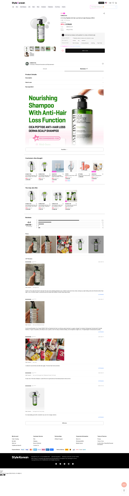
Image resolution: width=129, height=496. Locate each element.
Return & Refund (37, 443)
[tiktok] (60, 463)
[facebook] (64, 463)
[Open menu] (13, 7)
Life (29, 6)
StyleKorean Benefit (16, 445)
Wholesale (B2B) (80, 441)
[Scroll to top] (124, 491)
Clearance (50, 6)
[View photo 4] (80, 244)
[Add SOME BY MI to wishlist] (103, 63)
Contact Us (36, 445)
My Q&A (14, 441)
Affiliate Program (59, 439)
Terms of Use (100, 441)
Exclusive (44, 6)
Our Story (57, 6)
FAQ (34, 439)
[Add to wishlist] (63, 51)
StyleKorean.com (46, 460)
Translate (102, 294)
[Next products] (101, 166)
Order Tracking (15, 439)
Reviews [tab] (84, 69)
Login (110, 2)
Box (17, 6)
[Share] (104, 13)
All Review (64, 423)
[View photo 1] (33, 244)
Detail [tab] (45, 69)
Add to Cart (85, 50)
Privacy (99, 439)
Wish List (14, 443)
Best (34, 6)
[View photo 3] (64, 244)
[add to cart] (36, 174)
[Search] (115, 7)
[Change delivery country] (106, 3)
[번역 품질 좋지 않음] (3, 475)
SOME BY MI (64, 15)
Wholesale (101, 2)
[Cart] (116, 3)
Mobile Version (79, 443)
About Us (78, 439)
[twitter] (72, 463)
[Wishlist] (113, 3)
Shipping (35, 441)
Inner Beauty (23, 6)
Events (63, 6)
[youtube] (68, 463)
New (38, 6)
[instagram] (56, 463)
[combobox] (102, 6)
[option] (26, 48)
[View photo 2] (48, 244)
